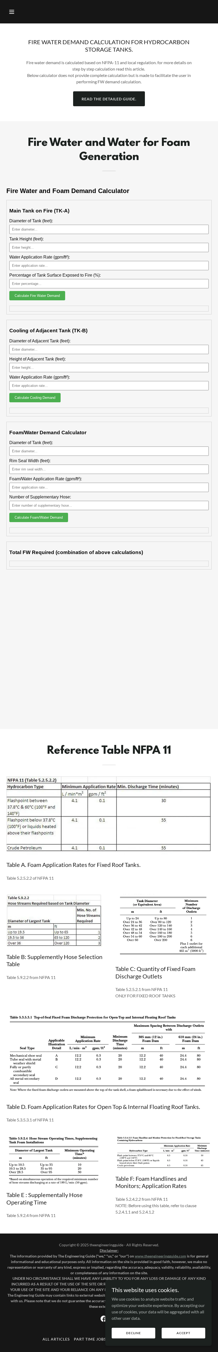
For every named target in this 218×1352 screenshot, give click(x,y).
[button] (21, 11)
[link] (103, 1318)
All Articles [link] (56, 1339)
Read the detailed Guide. (109, 99)
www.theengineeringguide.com (160, 1256)
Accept (183, 1333)
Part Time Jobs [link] (90, 1339)
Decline (133, 1333)
